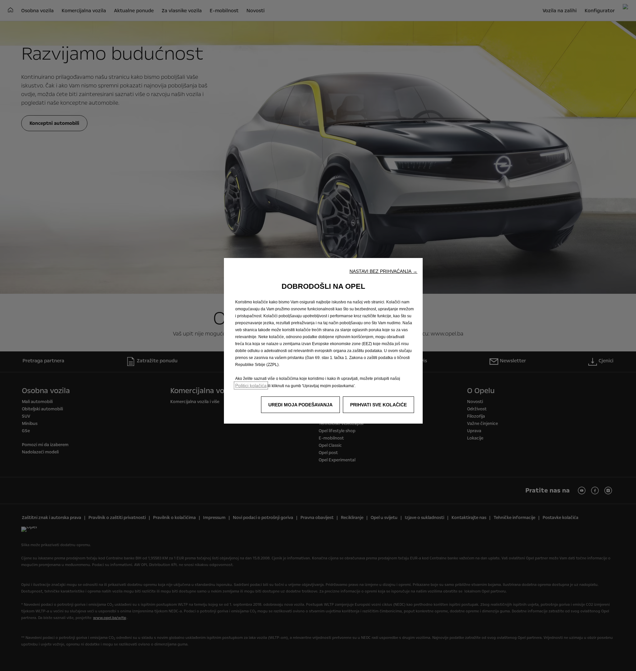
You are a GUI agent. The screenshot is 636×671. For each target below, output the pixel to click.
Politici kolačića (251, 385)
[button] (383, 271)
